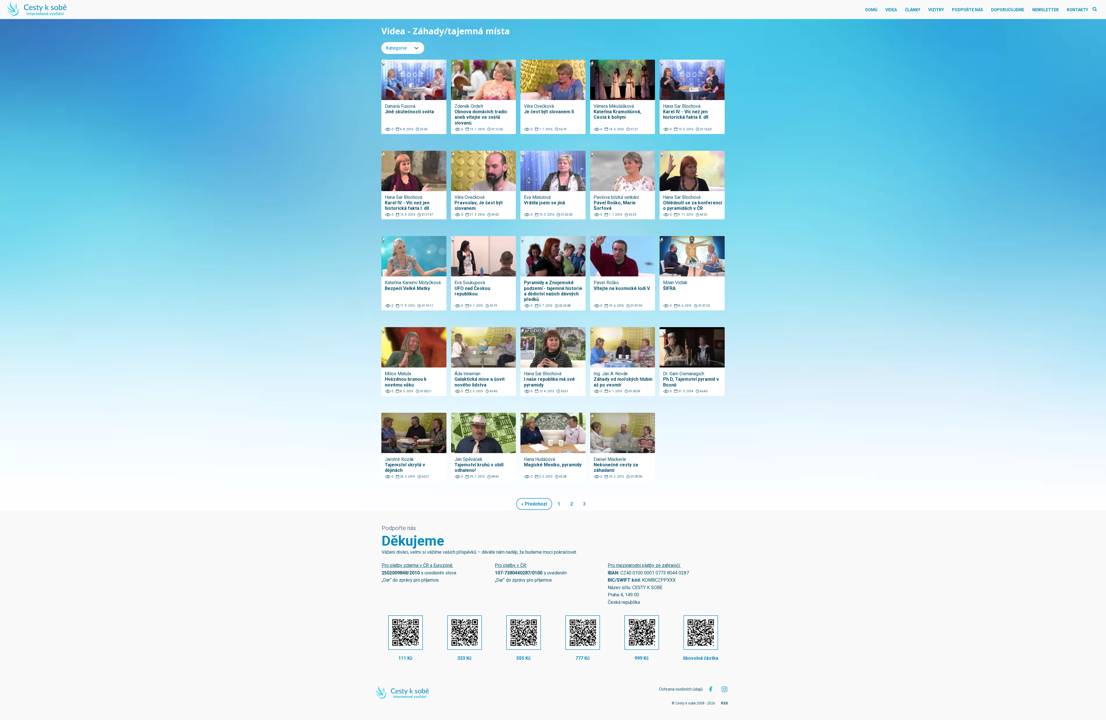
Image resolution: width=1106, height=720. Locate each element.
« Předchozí (534, 504)
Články (912, 9)
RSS (724, 703)
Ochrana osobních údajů (681, 689)
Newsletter (1045, 9)
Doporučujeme (1007, 9)
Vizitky (936, 9)
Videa (891, 9)
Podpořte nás (967, 9)
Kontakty (1077, 9)
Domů (871, 9)
